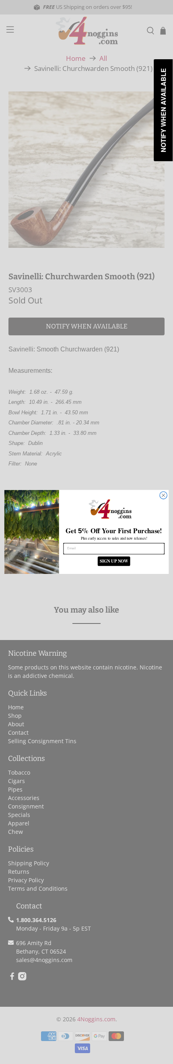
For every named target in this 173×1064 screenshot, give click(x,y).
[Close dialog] (163, 495)
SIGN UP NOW (114, 561)
